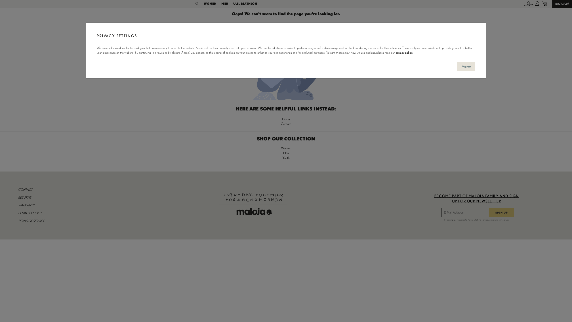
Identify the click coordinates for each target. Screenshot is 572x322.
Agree (466, 66)
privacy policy (404, 52)
